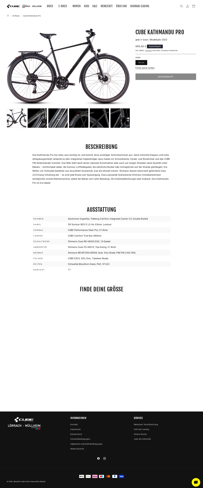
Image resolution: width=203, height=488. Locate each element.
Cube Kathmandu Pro (32, 16)
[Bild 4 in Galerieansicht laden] (78, 118)
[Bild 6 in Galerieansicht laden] (120, 118)
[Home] (8, 16)
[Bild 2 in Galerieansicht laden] (37, 118)
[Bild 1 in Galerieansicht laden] (16, 118)
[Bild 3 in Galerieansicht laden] (58, 118)
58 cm (142, 63)
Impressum (75, 429)
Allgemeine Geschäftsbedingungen (86, 444)
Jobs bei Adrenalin (142, 439)
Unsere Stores (140, 434)
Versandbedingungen (80, 439)
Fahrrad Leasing (141, 429)
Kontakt (74, 424)
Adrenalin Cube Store (21, 481)
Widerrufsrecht (77, 449)
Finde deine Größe (145, 68)
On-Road (15, 16)
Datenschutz (76, 434)
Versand (148, 51)
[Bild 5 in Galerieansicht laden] (99, 118)
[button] (51, 6)
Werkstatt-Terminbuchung (146, 424)
